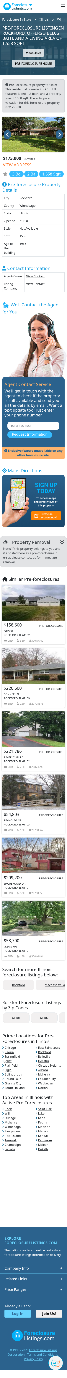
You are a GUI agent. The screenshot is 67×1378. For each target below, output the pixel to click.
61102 (44, 1018)
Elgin (8, 1070)
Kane (41, 1118)
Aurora (43, 1070)
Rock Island (13, 1136)
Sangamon (12, 1131)
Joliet (8, 1061)
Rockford (18, 985)
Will (7, 1113)
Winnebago (13, 1127)
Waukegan (45, 1083)
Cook (8, 1109)
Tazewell (11, 1140)
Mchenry (44, 1074)
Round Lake (13, 1079)
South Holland (15, 1088)
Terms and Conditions (42, 1355)
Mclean (43, 1145)
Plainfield (11, 1065)
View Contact (35, 276)
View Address (17, 165)
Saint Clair (45, 1109)
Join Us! (49, 1313)
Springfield (12, 1057)
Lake (41, 1113)
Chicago (10, 1048)
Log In (18, 1313)
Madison (44, 1127)
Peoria (9, 1052)
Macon (43, 1131)
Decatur (43, 1061)
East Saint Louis (49, 1048)
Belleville (44, 1057)
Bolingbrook (13, 1074)
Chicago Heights (49, 1065)
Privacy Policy (33, 1359)
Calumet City (47, 1079)
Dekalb (43, 1149)
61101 (16, 1018)
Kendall (43, 1136)
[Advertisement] (33, 1184)
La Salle (10, 1149)
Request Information (30, 434)
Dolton (43, 1088)
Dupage (10, 1118)
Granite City (13, 1083)
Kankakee (45, 1140)
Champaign (13, 1145)
